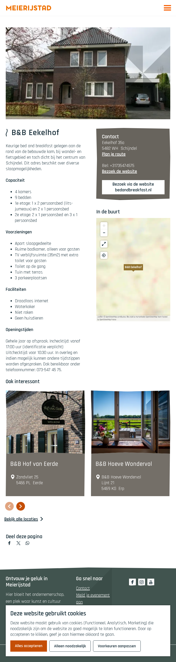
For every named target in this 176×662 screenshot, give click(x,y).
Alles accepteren (28, 645)
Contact (83, 588)
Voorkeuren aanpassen (117, 646)
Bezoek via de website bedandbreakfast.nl (133, 187)
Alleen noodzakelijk (70, 646)
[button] (133, 269)
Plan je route (114, 154)
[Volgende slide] (20, 506)
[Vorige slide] (9, 506)
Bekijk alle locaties (21, 519)
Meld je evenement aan (93, 598)
